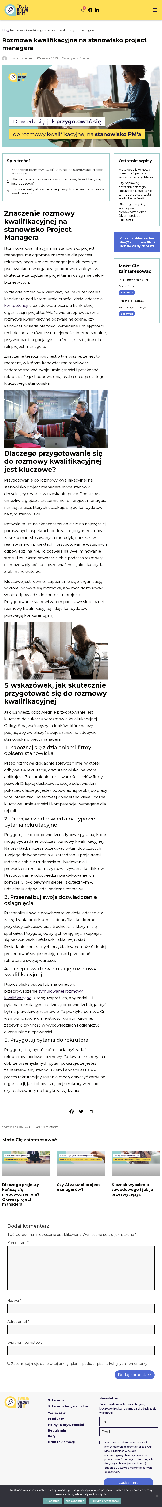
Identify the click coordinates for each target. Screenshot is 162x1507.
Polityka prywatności (66, 1425)
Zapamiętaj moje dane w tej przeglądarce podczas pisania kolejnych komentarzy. (79, 1364)
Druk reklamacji (61, 1442)
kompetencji (16, 305)
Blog (5, 30)
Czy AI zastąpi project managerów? (78, 1187)
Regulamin (57, 1430)
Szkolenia (56, 1400)
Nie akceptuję (75, 1500)
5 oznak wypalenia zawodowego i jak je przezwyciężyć (132, 1189)
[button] (154, 9)
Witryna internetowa (25, 1342)
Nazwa (14, 1300)
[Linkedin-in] (97, 10)
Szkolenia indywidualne (68, 1406)
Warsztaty (57, 1413)
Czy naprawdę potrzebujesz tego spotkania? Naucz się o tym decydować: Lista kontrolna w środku (135, 190)
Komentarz (18, 1243)
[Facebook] (90, 10)
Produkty (56, 1419)
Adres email (18, 1321)
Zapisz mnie (129, 1483)
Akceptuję (52, 1500)
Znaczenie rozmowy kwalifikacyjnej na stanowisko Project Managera (57, 172)
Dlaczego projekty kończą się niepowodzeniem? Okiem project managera (132, 211)
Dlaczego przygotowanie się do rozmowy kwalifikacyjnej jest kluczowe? (56, 181)
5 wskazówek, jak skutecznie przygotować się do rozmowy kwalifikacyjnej (58, 191)
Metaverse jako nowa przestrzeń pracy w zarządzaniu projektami (136, 173)
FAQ (51, 1436)
